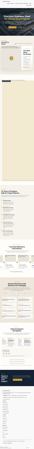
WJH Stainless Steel (6, 1)
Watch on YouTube (26, 67)
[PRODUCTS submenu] (14, 3)
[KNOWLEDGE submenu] (28, 3)
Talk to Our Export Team (17, 379)
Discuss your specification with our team (17, 271)
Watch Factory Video (21, 27)
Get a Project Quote (12, 27)
